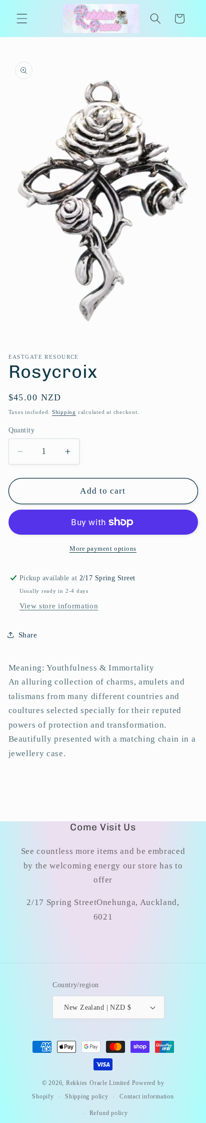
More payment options (103, 548)
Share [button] (28, 634)
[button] (22, 19)
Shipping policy (86, 1096)
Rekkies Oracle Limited (98, 1082)
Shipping (64, 412)
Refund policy (109, 1112)
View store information (59, 605)
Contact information (147, 1096)
